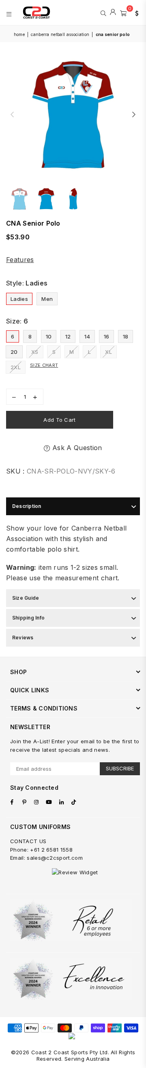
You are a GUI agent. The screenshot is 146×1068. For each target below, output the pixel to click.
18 (126, 336)
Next (134, 115)
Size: (17, 321)
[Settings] (135, 12)
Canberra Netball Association (60, 34)
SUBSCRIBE (120, 768)
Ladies (19, 299)
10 (49, 336)
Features (20, 260)
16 (107, 336)
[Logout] (113, 12)
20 (14, 352)
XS (35, 352)
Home (19, 34)
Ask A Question (76, 448)
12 (68, 336)
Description (26, 506)
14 (87, 336)
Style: (26, 283)
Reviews (23, 637)
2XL (16, 367)
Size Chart (44, 365)
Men (47, 299)
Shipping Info (28, 618)
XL (108, 352)
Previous (12, 115)
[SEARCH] (103, 12)
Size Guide (25, 598)
